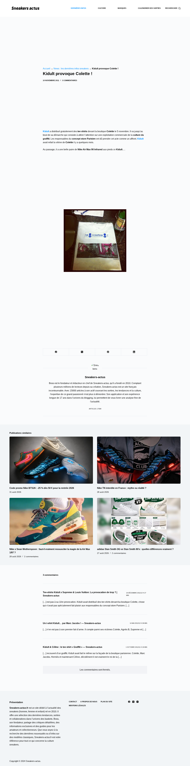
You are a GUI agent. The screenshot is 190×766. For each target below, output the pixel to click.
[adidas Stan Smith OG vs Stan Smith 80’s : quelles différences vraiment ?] (139, 521)
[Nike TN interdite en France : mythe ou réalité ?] (139, 460)
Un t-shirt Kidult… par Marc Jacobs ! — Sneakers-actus (72, 623)
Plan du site (106, 702)
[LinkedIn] (134, 352)
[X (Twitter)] (82, 352)
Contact (73, 702)
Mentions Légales (77, 706)
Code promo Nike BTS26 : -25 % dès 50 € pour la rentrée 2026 (41, 488)
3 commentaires (69, 80)
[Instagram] (137, 702)
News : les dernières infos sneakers (71, 68)
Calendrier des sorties (149, 8)
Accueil (46, 68)
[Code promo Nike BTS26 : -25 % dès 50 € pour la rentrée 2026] (51, 460)
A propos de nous (88, 702)
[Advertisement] (95, 37)
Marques (122, 8)
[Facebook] (56, 352)
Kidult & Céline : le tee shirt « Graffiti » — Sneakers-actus (72, 647)
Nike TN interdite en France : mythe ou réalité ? (121, 488)
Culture (102, 8)
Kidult (140, 139)
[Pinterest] (108, 352)
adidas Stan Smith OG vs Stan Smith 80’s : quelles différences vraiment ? (135, 549)
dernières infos (78, 8)
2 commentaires (31, 556)
